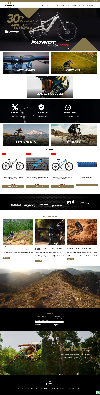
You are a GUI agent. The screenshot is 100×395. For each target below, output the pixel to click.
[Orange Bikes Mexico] (57, 205)
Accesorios (63, 5)
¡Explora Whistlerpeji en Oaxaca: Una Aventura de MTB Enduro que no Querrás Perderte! (48, 248)
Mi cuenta (97, 0)
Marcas (74, 5)
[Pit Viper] (84, 204)
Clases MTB (85, 5)
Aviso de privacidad (25, 388)
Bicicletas (55, 5)
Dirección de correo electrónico (42, 320)
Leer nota (6, 257)
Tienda (67, 388)
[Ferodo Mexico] (43, 204)
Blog (79, 5)
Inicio (43, 5)
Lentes (69, 5)
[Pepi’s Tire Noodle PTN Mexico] (71, 202)
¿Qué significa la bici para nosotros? (15, 247)
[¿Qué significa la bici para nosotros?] (18, 244)
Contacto (91, 5)
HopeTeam (46, 388)
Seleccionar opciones (13, 186)
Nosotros (48, 5)
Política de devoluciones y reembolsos (56, 388)
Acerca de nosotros (34, 388)
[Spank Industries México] (29, 205)
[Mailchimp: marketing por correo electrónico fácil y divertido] (57, 325)
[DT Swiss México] (15, 204)
